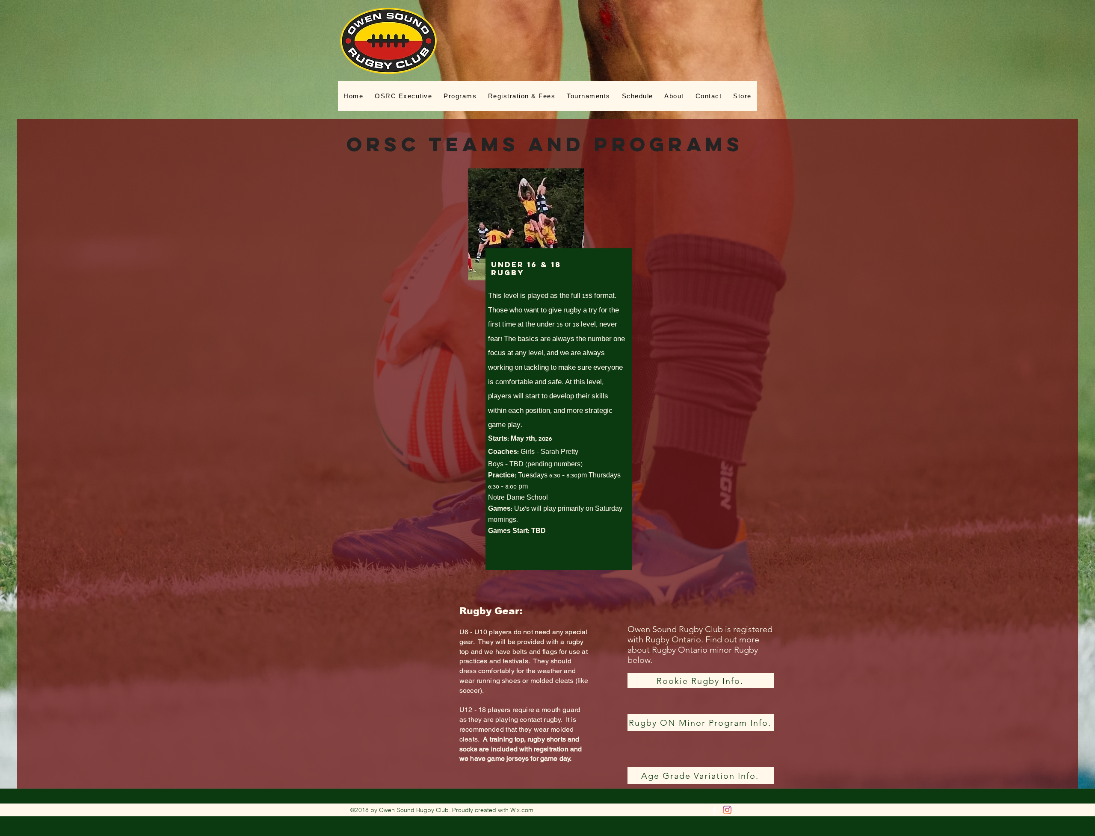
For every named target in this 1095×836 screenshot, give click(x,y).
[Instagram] (727, 810)
